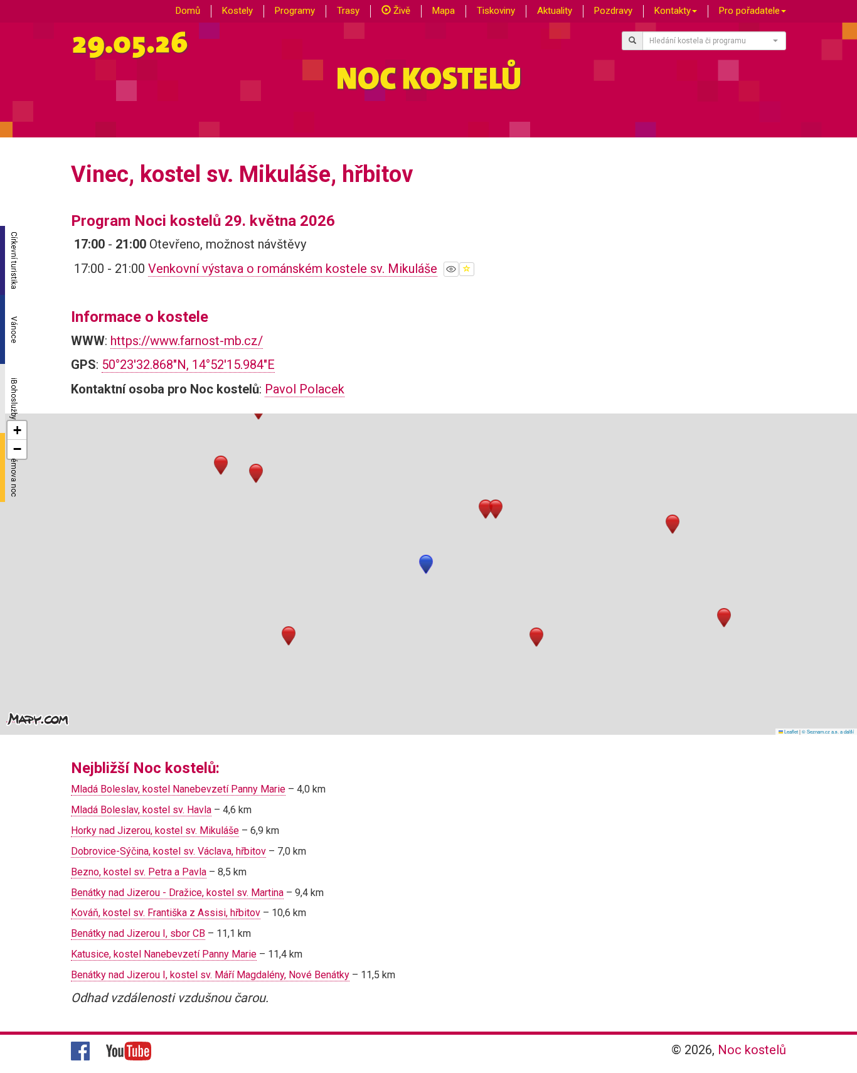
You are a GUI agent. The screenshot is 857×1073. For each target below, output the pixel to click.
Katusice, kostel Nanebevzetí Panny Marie (164, 954)
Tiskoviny (496, 10)
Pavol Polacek (304, 389)
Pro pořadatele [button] (749, 10)
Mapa (443, 10)
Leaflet (790, 731)
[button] (426, 564)
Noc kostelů (752, 1049)
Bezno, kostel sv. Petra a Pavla (138, 872)
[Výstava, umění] (451, 269)
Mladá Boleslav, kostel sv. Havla (141, 810)
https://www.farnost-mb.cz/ (186, 340)
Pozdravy (613, 10)
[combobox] (714, 40)
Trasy (348, 10)
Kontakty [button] (672, 10)
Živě (400, 10)
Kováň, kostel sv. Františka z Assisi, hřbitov (165, 913)
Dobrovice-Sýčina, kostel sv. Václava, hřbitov (168, 851)
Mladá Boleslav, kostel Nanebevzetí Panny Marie (178, 789)
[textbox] (710, 40)
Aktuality (554, 10)
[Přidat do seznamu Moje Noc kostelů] (466, 269)
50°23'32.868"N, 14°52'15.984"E (188, 364)
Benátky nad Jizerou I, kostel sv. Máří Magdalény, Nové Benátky (210, 975)
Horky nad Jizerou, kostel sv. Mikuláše (155, 830)
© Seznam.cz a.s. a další (828, 731)
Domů (188, 10)
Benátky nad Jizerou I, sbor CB (138, 933)
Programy (295, 10)
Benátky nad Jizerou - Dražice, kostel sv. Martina (177, 893)
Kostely (237, 10)
